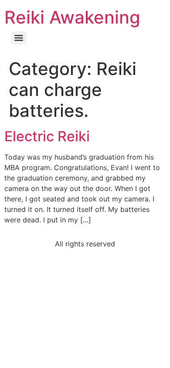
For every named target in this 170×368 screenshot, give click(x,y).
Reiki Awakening (72, 17)
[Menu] (19, 37)
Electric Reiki (47, 136)
